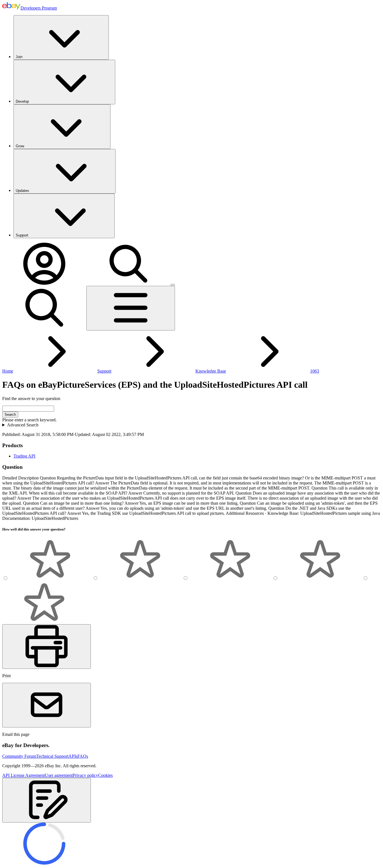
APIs (72, 756)
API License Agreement (23, 775)
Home (7, 371)
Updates (22, 191)
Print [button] (6, 675)
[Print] (46, 646)
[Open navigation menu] (130, 308)
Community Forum (19, 756)
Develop (22, 101)
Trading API (24, 456)
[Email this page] (46, 705)
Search (10, 414)
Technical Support (52, 756)
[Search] (128, 283)
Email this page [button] (15, 734)
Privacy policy (85, 775)
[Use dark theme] (172, 285)
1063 (314, 371)
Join (19, 57)
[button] (46, 800)
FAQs (82, 756)
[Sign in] (44, 283)
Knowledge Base (210, 371)
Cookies (105, 775)
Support (22, 235)
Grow (20, 146)
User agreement (59, 775)
